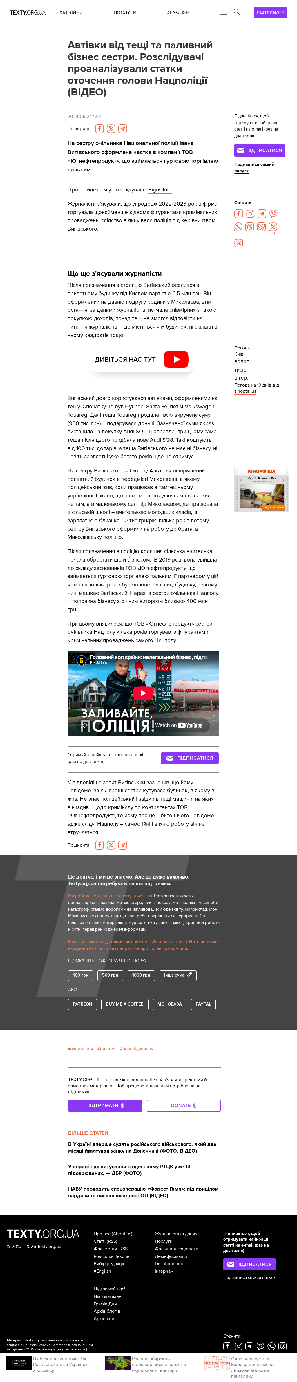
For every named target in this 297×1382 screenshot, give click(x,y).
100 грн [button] (80, 975)
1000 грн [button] (141, 975)
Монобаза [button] (169, 1004)
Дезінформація (171, 1256)
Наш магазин (108, 1296)
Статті (100, 1241)
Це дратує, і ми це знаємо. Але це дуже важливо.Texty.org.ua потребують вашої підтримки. (128, 880)
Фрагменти (105, 1249)
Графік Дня (105, 1304)
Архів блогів (107, 1311)
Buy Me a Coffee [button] (125, 1004)
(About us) (122, 1234)
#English (102, 1271)
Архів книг (105, 1319)
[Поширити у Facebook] (99, 128)
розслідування (138, 1049)
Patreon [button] (82, 1004)
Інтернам (164, 1271)
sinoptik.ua (245, 391)
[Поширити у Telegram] (122, 128)
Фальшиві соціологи (176, 1249)
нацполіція (81, 1049)
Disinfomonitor (170, 1264)
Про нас (102, 1234)
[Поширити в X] (111, 128)
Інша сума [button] (174, 975)
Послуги (164, 1241)
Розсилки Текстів (112, 1256)
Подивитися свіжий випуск (249, 1277)
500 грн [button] (110, 975)
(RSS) (112, 1241)
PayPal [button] (203, 1004)
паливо (107, 1049)
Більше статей (88, 1133)
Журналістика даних (176, 1234)
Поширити (79, 129)
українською (76, 1349)
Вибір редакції (109, 1264)
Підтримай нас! (109, 1289)
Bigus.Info (160, 189)
